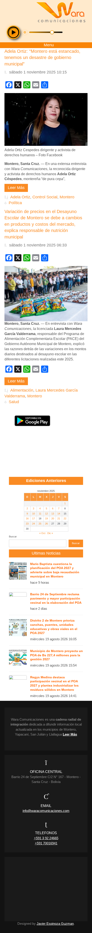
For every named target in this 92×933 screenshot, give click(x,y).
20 (52, 518)
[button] (13, 32)
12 (46, 513)
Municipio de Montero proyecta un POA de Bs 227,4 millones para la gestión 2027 (56, 655)
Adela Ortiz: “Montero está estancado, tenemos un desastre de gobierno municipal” (42, 57)
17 (33, 518)
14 (58, 513)
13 (52, 513)
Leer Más (16, 187)
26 (46, 523)
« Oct (42, 533)
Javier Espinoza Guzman (55, 923)
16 (27, 518)
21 (58, 518)
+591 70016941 (46, 843)
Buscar (13, 536)
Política (15, 203)
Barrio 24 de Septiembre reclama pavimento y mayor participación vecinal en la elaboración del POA (56, 598)
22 (65, 518)
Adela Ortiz (20, 197)
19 (46, 518)
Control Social (44, 197)
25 (40, 523)
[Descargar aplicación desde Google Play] (32, 421)
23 (27, 523)
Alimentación (21, 390)
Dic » (50, 533)
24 (33, 523)
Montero (67, 197)
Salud (14, 402)
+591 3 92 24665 (46, 838)
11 (40, 513)
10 (33, 513)
